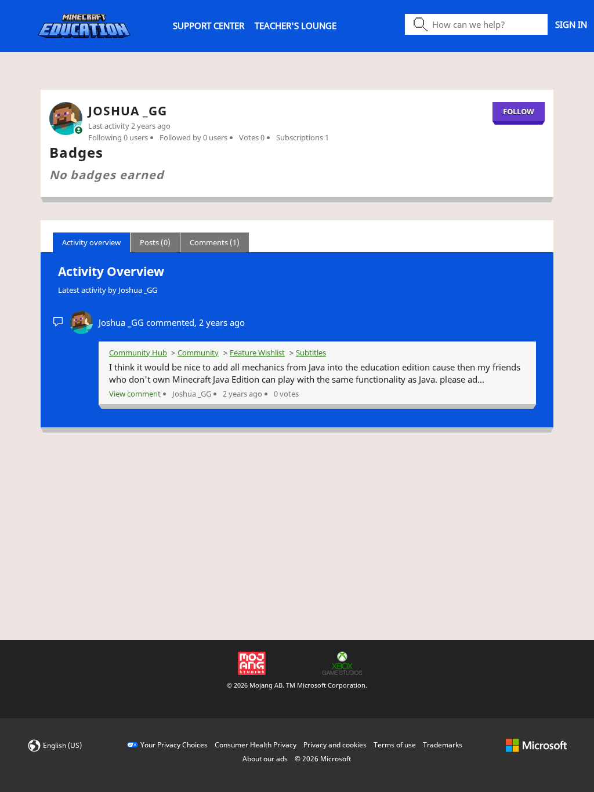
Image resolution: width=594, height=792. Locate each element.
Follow (518, 111)
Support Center (208, 25)
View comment (135, 393)
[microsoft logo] (536, 745)
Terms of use (395, 745)
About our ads (265, 759)
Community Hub (138, 352)
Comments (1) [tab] (215, 242)
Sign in (571, 24)
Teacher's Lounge (295, 25)
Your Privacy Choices (174, 745)
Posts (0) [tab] (155, 242)
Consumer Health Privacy (255, 745)
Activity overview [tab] (91, 242)
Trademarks (442, 745)
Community (198, 352)
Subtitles (311, 352)
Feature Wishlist (257, 352)
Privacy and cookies (335, 745)
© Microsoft (323, 759)
